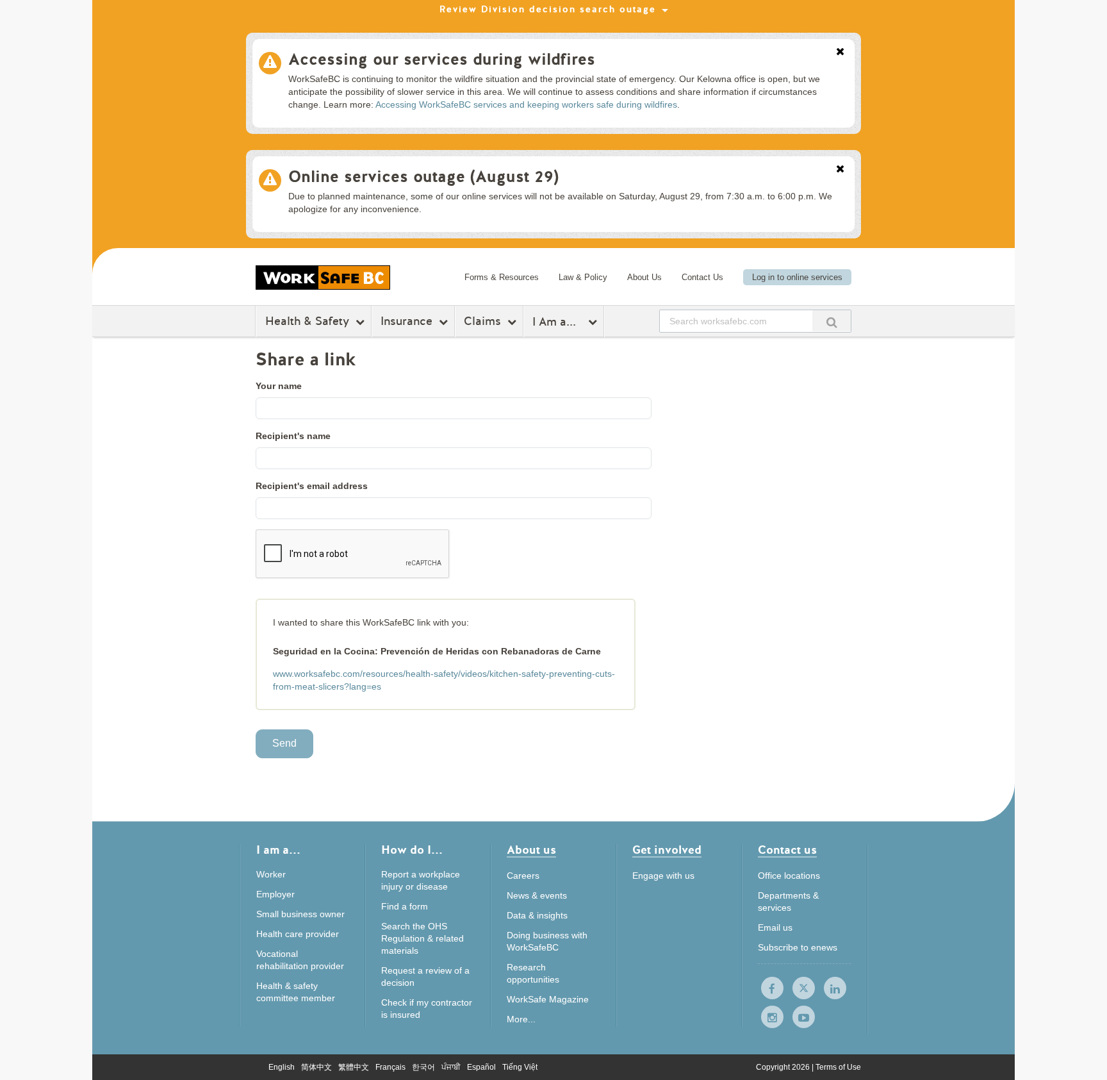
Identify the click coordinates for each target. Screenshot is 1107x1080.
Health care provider (297, 934)
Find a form (404, 906)
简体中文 (316, 1067)
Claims (482, 321)
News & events (537, 895)
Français (390, 1067)
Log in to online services (797, 277)
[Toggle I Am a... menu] (594, 322)
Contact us (787, 851)
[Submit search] (831, 320)
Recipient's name (293, 436)
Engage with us (663, 875)
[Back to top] (902, 1012)
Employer (275, 894)
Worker (271, 874)
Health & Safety (307, 321)
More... (521, 1019)
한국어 (423, 1067)
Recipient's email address (312, 486)
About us (531, 851)
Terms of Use (838, 1067)
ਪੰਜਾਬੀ (451, 1067)
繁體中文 (353, 1067)
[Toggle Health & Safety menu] (361, 322)
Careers (523, 875)
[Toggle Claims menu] (513, 322)
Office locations (789, 875)
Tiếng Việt (519, 1067)
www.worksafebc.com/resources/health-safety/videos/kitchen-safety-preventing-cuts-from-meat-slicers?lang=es (444, 680)
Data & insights (537, 915)
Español (481, 1067)
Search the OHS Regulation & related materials (422, 938)
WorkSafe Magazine (548, 999)
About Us (644, 277)
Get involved (666, 851)
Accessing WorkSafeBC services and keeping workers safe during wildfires (526, 104)
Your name (279, 386)
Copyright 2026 (784, 1067)
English (281, 1067)
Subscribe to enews (797, 947)
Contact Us (702, 277)
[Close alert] (840, 53)
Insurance (406, 321)
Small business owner (300, 914)
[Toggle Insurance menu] (445, 322)
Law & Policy (583, 277)
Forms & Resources (501, 277)
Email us (775, 927)
